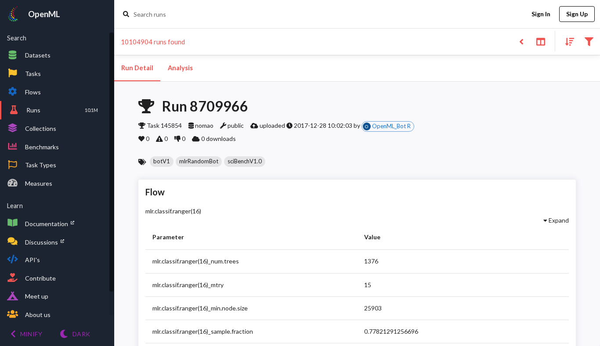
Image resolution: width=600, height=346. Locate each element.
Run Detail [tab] (137, 68)
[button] (161, 161)
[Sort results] (567, 41)
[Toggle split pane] (540, 41)
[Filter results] (589, 41)
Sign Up (577, 14)
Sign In (540, 14)
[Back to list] (521, 41)
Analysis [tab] (180, 68)
